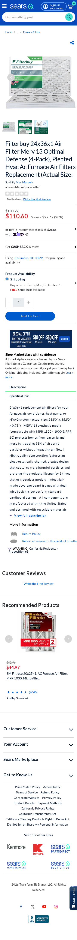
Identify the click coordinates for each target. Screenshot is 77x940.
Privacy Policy (51, 797)
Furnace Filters (31, 32)
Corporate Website (27, 797)
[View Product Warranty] (13, 533)
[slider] (17, 690)
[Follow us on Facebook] (21, 906)
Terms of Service (27, 792)
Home (8, 32)
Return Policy (31, 533)
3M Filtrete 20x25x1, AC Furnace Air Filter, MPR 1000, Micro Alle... (37, 676)
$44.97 (13, 667)
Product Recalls (23, 803)
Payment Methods (49, 803)
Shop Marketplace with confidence (30, 354)
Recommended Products (30, 605)
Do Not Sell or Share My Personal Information (37, 824)
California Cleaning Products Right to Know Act (37, 819)
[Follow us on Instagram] (56, 906)
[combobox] (38, 17)
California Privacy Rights (37, 808)
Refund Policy (50, 792)
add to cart (30, 316)
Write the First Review (37, 199)
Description (18, 387)
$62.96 (11, 662)
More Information (23, 524)
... (18, 32)
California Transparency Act (37, 814)
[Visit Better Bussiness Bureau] (38, 919)
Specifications (20, 396)
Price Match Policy (27, 787)
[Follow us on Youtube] (44, 906)
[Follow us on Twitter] (32, 906)
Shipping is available (27, 289)
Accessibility (51, 787)
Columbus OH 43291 (29, 258)
